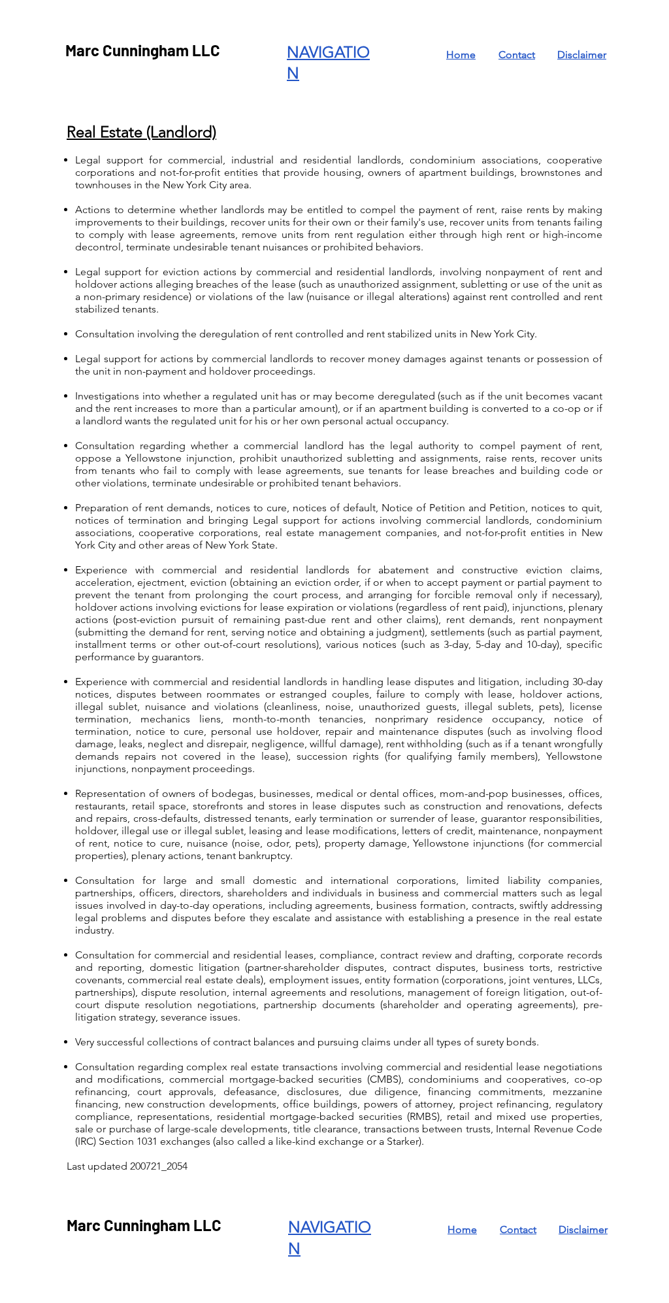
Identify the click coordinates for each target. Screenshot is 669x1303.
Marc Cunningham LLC (142, 50)
